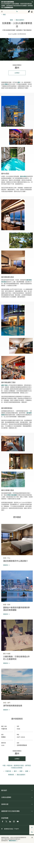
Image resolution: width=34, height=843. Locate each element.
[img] (32, 1)
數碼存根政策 (12, 840)
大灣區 (6, 84)
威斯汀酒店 (4, 385)
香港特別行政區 (8, 829)
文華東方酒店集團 (11, 495)
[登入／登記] (32, 12)
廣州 (19, 82)
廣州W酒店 (23, 176)
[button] (32, 837)
